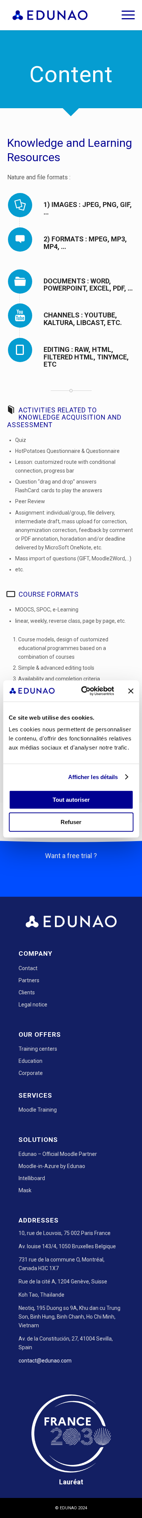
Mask (25, 1190)
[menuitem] (124, 15)
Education (30, 1061)
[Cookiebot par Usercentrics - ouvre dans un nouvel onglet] (84, 691)
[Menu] (124, 15)
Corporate (31, 1073)
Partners (29, 980)
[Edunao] (58, 15)
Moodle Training (38, 1110)
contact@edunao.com (45, 1361)
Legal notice (33, 1005)
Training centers (38, 1049)
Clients (27, 992)
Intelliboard (32, 1178)
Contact (28, 968)
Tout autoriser (71, 799)
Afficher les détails (93, 777)
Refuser (71, 822)
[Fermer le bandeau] (130, 691)
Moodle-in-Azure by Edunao (52, 1166)
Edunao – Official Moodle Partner (58, 1154)
